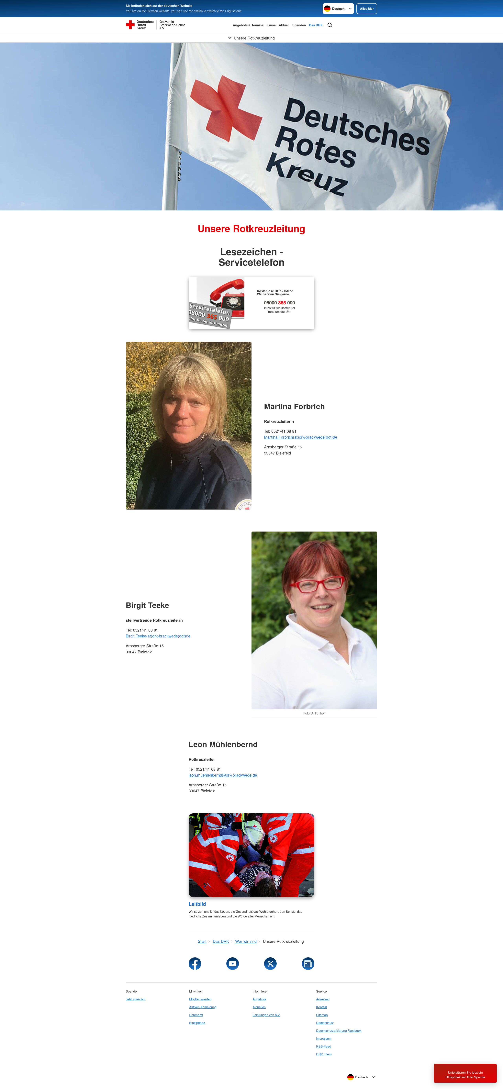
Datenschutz (325, 1022)
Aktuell (284, 25)
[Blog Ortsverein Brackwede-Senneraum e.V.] (308, 963)
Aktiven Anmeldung (203, 1007)
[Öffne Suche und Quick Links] (330, 25)
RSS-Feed (323, 1046)
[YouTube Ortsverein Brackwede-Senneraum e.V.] (232, 963)
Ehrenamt (196, 1015)
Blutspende (197, 1022)
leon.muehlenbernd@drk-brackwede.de (223, 775)
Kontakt (321, 1007)
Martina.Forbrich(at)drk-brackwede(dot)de (300, 437)
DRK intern (324, 1054)
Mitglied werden (200, 999)
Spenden (299, 25)
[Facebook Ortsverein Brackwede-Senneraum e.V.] (195, 963)
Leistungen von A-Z (266, 1015)
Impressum (323, 1038)
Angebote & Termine (248, 25)
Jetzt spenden (135, 999)
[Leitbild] (251, 855)
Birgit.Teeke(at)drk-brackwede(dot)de (158, 636)
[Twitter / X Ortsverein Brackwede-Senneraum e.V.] (270, 963)
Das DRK (316, 25)
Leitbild (197, 903)
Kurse (271, 25)
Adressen (323, 999)
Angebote (259, 999)
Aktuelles (259, 1007)
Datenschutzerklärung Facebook (338, 1030)
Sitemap (322, 1015)
